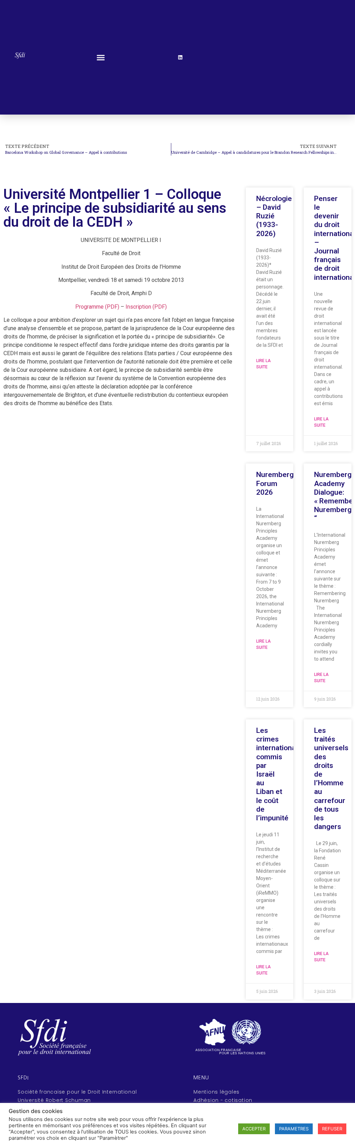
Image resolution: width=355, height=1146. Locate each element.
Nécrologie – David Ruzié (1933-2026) (274, 216)
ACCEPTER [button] (254, 1128)
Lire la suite (263, 363)
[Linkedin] (180, 57)
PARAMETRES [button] (294, 1128)
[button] (100, 57)
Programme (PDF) (97, 306)
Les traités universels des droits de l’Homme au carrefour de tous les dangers (331, 778)
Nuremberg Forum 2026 (275, 483)
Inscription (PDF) (146, 306)
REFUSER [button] (332, 1128)
